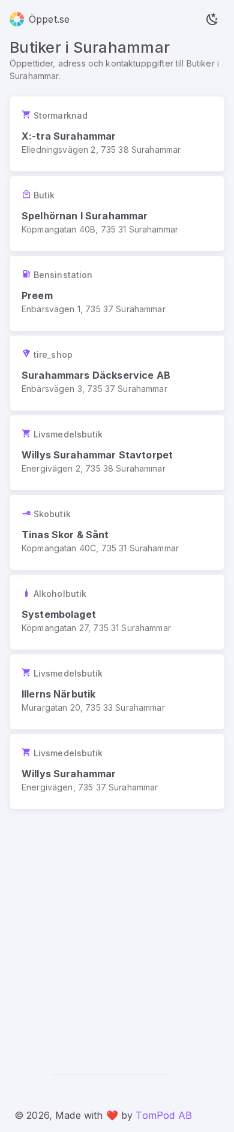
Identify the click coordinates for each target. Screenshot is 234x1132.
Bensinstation (63, 275)
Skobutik (52, 514)
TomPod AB (163, 1115)
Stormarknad (61, 115)
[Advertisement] (117, 932)
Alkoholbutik (60, 593)
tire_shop (53, 354)
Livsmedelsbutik (68, 434)
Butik (44, 195)
